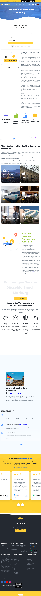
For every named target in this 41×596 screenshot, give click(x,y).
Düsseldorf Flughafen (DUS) (6, 558)
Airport (7, 4)
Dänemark (16, 574)
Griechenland (16, 565)
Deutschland (15, 393)
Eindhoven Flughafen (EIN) (5, 570)
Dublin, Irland (29, 559)
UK (14, 568)
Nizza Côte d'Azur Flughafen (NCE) (7, 567)
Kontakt (29, 4)
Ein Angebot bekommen (11, 60)
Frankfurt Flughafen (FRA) (5, 556)
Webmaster (13, 548)
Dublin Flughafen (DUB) (5, 571)
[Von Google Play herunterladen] (31, 1)
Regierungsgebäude (23, 424)
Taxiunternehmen (14, 549)
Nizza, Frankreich (30, 567)
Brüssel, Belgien (29, 561)
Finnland (15, 576)
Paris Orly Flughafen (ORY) (6, 566)
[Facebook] (2, 582)
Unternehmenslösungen (15, 545)
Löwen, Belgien (29, 564)
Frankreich (16, 559)
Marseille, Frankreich (30, 568)
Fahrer (24, 4)
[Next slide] (22, 504)
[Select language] (38, 4)
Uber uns (2, 545)
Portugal (15, 563)
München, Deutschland (31, 558)
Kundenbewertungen (5, 548)
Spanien (15, 561)
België (15, 556)
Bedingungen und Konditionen (23, 546)
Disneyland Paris (29, 569)
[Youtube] (7, 582)
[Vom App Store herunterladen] (24, 1)
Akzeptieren (20, 594)
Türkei (15, 577)
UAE (14, 569)
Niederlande (16, 558)
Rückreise (13, 40)
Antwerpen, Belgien (30, 563)
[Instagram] (10, 582)
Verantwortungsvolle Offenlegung (23, 550)
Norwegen (16, 572)
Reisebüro (12, 546)
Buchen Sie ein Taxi (20, 530)
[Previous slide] (18, 504)
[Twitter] (5, 582)
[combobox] (18, 32)
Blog (2, 546)
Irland (15, 567)
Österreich (16, 570)
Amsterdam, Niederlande (31, 560)
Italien (15, 564)
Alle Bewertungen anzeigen (21, 467)
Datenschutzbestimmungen (25, 547)
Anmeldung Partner (23, 551)
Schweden (16, 573)
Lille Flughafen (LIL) (4, 568)
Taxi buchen (20, 298)
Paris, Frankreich (29, 565)
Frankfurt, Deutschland (31, 556)
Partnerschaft (19, 4)
